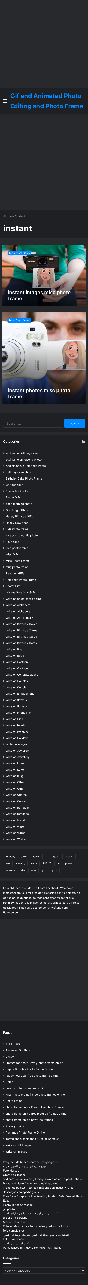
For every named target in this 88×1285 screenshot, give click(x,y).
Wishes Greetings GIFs (20, 592)
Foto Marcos (11, 1170)
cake (24, 856)
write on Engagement (20, 693)
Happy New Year (17, 522)
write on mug (14, 776)
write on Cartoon (17, 662)
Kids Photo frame (17, 529)
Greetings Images (14, 1174)
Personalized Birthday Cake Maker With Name (32, 1247)
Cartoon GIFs (14, 484)
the (23, 870)
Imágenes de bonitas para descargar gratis (30, 1162)
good (56, 856)
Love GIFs (12, 541)
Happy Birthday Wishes (18, 1204)
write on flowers (16, 700)
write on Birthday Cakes (21, 624)
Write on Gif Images (19, 1145)
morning (20, 863)
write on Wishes (16, 839)
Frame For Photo (17, 491)
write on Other (15, 782)
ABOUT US (13, 1044)
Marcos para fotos (14, 1222)
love (8, 863)
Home (10, 216)
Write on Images (16, 1151)
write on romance (17, 814)
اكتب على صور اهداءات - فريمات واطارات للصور (31, 1213)
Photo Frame (14, 1101)
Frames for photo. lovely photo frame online (34, 1063)
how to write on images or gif (25, 1088)
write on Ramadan (18, 807)
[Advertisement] (44, 44)
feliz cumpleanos (14, 1230)
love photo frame (17, 548)
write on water (15, 826)
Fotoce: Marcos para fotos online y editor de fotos (35, 1226)
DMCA (10, 1056)
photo (68, 863)
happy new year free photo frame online (32, 1075)
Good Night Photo (17, 510)
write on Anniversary (19, 617)
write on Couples (17, 681)
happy (68, 856)
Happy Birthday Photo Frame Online (29, 1069)
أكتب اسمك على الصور (16, 1243)
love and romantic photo (22, 535)
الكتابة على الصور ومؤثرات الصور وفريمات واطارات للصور (36, 1234)
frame (35, 856)
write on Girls (14, 719)
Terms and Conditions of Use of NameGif (32, 1138)
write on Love (15, 763)
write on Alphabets (18, 605)
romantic (11, 870)
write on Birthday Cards (21, 636)
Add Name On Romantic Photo (26, 465)
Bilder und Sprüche (15, 1217)
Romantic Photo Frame (21, 579)
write (33, 870)
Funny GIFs (13, 497)
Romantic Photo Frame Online (25, 1132)
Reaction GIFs (15, 573)
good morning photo (19, 503)
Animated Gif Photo (18, 1050)
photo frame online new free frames (29, 1119)
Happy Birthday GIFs (19, 516)
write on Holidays (17, 731)
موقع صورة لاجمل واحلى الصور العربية (24, 1166)
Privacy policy (15, 1126)
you (44, 870)
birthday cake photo (19, 472)
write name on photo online (24, 598)
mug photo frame (17, 567)
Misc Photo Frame (18, 560)
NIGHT (47, 863)
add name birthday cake (22, 453)
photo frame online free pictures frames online (36, 1113)
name (34, 863)
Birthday (10, 856)
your (54, 870)
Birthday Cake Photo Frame (24, 478)
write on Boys (15, 649)
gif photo (9, 1209)
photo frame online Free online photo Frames (35, 1107)
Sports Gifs (13, 586)
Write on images (16, 744)
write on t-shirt (15, 820)
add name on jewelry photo (24, 459)
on (58, 863)
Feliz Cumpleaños (14, 1239)
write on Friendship (18, 712)
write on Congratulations (22, 674)
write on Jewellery (18, 750)
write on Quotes (16, 795)
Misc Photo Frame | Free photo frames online (35, 1094)
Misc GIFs (12, 554)
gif (46, 856)
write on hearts (16, 725)
